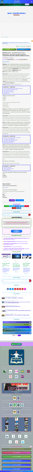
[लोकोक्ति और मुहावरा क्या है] (16, 386)
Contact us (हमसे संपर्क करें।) (17, 456)
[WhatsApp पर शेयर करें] (19, 46)
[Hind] (22, 405)
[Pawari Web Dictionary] (14, 398)
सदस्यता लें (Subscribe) (20, 200)
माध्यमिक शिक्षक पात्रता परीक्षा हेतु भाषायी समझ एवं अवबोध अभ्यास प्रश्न (12, 306)
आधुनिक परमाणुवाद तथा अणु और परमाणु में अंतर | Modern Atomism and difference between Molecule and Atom (15, 244)
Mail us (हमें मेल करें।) (17, 452)
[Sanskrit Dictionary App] (18, 412)
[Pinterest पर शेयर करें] (26, 46)
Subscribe (27, 4)
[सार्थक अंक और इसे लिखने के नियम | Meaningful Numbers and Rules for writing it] (26, 256)
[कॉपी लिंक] (17, 46)
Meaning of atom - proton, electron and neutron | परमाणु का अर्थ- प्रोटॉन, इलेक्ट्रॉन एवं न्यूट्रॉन (16, 265)
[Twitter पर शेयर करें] (24, 46)
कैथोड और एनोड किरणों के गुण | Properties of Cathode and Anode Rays (6, 265)
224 (16, 305)
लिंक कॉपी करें (12, 200)
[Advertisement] (16, 29)
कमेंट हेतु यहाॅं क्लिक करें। (17, 231)
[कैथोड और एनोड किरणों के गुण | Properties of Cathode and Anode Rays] (6, 256)
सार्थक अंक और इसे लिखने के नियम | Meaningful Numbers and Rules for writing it (26, 265)
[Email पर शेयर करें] (28, 46)
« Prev (14, 335)
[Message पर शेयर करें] (30, 46)
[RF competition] (10, 405)
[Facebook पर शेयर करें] (22, 46)
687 (16, 309)
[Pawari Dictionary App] (14, 412)
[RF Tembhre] (14, 405)
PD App (8, 49)
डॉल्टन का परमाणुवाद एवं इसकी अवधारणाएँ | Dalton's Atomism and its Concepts (15, 241)
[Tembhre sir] (18, 405)
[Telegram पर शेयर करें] (20, 46)
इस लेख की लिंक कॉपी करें (6, 61)
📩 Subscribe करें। (16, 344)
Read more (6, 273)
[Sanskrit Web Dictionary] (18, 398)
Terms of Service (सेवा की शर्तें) (17, 460)
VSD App (23, 49)
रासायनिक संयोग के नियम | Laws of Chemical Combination (13, 246)
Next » (19, 335)
